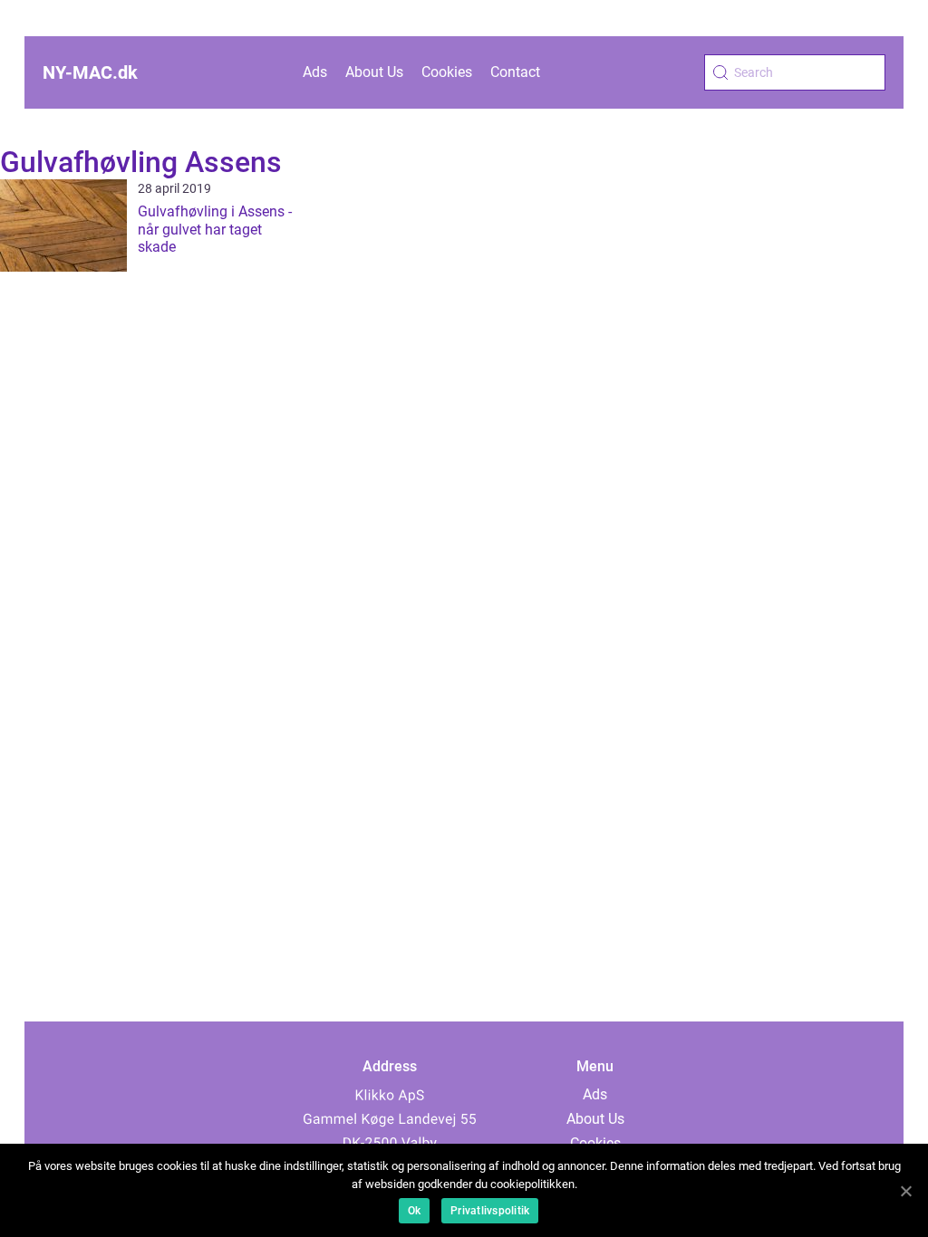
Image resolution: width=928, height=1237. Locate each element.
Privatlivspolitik (489, 1210)
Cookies (446, 72)
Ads (315, 72)
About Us (374, 72)
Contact (515, 72)
